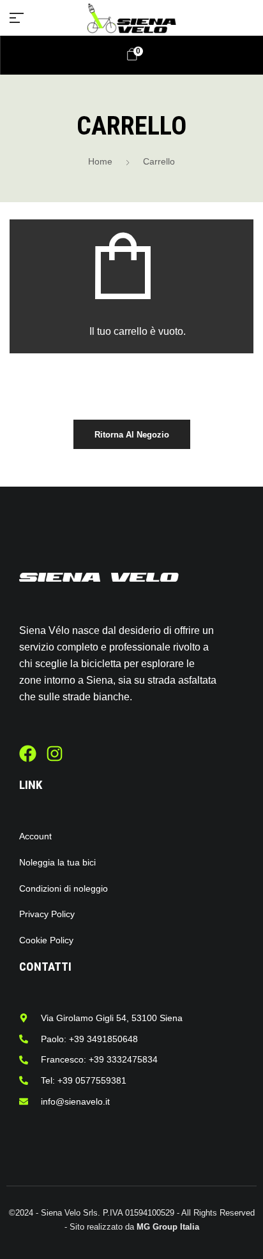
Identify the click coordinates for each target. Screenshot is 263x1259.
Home (100, 161)
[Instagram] (54, 753)
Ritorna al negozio (131, 434)
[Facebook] (27, 753)
